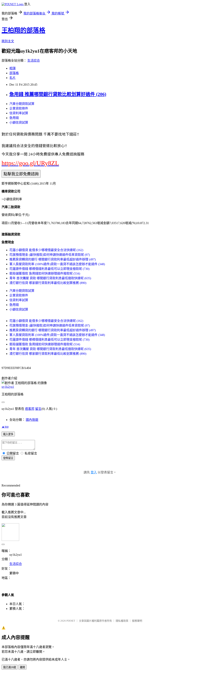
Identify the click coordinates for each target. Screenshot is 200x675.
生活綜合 (33, 60)
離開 (22, 667)
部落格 (14, 73)
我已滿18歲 (9, 667)
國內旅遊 (32, 419)
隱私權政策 (122, 620)
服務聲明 (137, 620)
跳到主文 (8, 41)
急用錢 (14, 117)
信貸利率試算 (18, 113)
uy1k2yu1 (8, 386)
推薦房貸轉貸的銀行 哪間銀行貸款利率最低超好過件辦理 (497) (52, 259)
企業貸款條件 (18, 108)
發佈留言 (8, 458)
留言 (38, 408)
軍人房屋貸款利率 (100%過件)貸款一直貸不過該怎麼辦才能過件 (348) (57, 264)
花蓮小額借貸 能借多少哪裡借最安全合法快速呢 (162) (46, 250)
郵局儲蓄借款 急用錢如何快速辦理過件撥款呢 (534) (44, 273)
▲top (5, 426)
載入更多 (8, 434)
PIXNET (70, 620)
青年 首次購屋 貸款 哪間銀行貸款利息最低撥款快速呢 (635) (50, 278)
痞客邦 (29, 408)
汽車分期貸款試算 (21, 103)
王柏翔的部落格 (23, 30)
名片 (12, 77)
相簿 (12, 68)
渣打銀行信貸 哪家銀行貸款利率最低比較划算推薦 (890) (47, 283)
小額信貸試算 (18, 122)
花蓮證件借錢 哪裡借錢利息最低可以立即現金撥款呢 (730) (49, 268)
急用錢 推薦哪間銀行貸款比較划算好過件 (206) (57, 94)
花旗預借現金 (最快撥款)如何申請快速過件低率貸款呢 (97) (49, 254)
